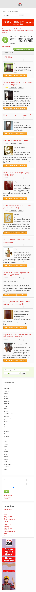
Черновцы (6, 471)
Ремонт (6, 514)
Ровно (5, 446)
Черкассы (6, 466)
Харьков (6, 459)
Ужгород (6, 454)
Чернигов (6, 469)
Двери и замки (7, 524)
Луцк (5, 426)
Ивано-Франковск (8, 413)
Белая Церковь (7, 388)
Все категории (8, 509)
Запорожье (6, 411)
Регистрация (7, 498)
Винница (6, 398)
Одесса (5, 441)
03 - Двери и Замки (19, 29)
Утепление (6, 529)
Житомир (6, 408)
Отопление (6, 521)
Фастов (6, 456)
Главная (4, 29)
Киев (5, 386)
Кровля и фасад (8, 516)
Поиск (21, 15)
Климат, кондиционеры (9, 519)
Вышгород (6, 403)
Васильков (6, 396)
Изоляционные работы (9, 531)
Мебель (6, 533)
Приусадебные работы (9, 534)
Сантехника (6, 526)
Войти (6, 491)
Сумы (5, 449)
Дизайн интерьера (8, 518)
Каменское (6, 416)
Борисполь (6, 391)
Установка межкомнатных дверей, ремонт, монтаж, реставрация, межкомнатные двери (18, 30)
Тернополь (6, 451)
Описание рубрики (6, 46)
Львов (5, 429)
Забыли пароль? (8, 495)
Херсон (10, 29)
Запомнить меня (8, 487)
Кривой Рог (6, 424)
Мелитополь (7, 434)
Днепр (5, 406)
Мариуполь (6, 431)
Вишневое (6, 401)
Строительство (7, 513)
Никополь (6, 439)
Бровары (6, 393)
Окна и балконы (8, 523)
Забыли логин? (7, 497)
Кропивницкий (7, 419)
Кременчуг (6, 421)
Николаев (6, 436)
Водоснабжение (8, 528)
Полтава (6, 444)
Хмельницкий (7, 464)
